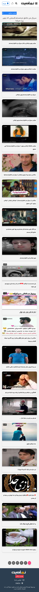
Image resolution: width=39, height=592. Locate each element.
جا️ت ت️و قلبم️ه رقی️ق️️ (31, 444)
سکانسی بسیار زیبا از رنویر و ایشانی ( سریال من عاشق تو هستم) (20, 175)
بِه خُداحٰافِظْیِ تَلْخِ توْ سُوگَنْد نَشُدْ (28, 524)
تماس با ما (17, 580)
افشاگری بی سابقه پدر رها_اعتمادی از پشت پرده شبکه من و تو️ (20, 392)
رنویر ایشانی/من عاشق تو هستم (28, 258)
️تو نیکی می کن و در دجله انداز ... (28, 418)
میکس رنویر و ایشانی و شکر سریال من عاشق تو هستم (22, 43)
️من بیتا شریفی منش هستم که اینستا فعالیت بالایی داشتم (21, 367)
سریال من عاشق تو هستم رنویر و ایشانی (26, 95)
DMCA (18, 583)
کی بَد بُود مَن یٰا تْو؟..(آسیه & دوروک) (27, 469)
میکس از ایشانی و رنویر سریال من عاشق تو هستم (23, 69)
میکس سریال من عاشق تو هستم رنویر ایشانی (24, 120)
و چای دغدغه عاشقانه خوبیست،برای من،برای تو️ (24, 550)
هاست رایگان (19, 576)
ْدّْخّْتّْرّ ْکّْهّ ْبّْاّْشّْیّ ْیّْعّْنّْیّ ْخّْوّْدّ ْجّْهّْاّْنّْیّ (28, 312)
